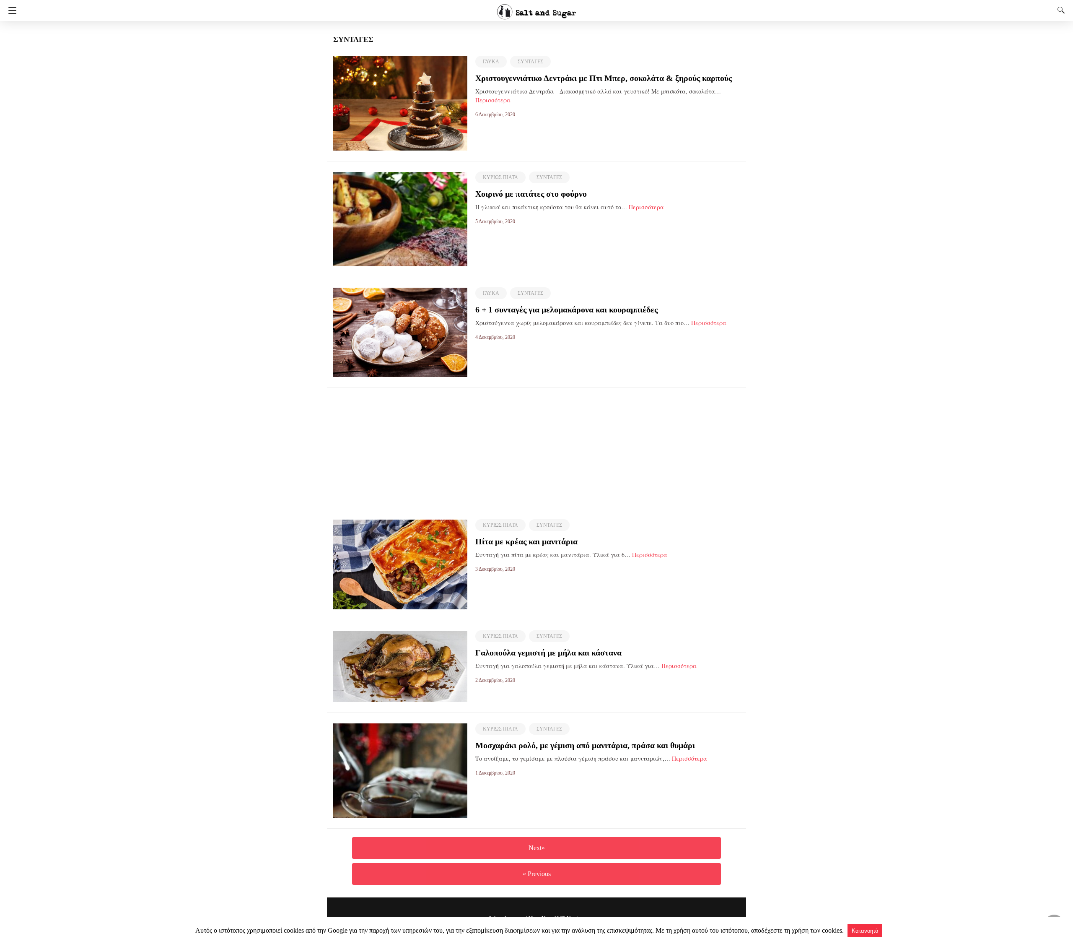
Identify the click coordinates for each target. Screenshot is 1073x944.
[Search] (1059, 10)
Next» (537, 847)
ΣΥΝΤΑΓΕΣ (530, 62)
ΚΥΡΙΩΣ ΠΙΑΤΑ (500, 177)
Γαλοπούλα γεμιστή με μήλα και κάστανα (548, 652)
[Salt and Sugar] (536, 8)
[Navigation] (10, 10)
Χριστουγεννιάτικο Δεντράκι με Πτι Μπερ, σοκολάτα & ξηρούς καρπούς (603, 78)
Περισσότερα (493, 100)
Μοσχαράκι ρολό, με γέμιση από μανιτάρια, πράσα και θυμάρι (585, 745)
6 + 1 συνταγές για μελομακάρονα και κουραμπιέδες (566, 309)
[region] (536, 446)
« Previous (537, 873)
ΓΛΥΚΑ (491, 62)
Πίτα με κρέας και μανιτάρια (526, 541)
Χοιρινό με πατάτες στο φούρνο (531, 193)
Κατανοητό (865, 931)
